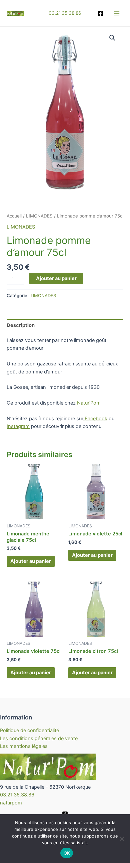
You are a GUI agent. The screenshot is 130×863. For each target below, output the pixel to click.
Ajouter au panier (56, 278)
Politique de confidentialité (29, 730)
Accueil (14, 216)
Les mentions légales (24, 746)
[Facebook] (100, 13)
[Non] (121, 838)
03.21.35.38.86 (65, 13)
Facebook (95, 419)
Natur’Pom (89, 403)
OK (67, 853)
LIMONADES (39, 216)
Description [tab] (21, 325)
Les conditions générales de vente (39, 739)
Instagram (18, 426)
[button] (112, 38)
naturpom (11, 803)
